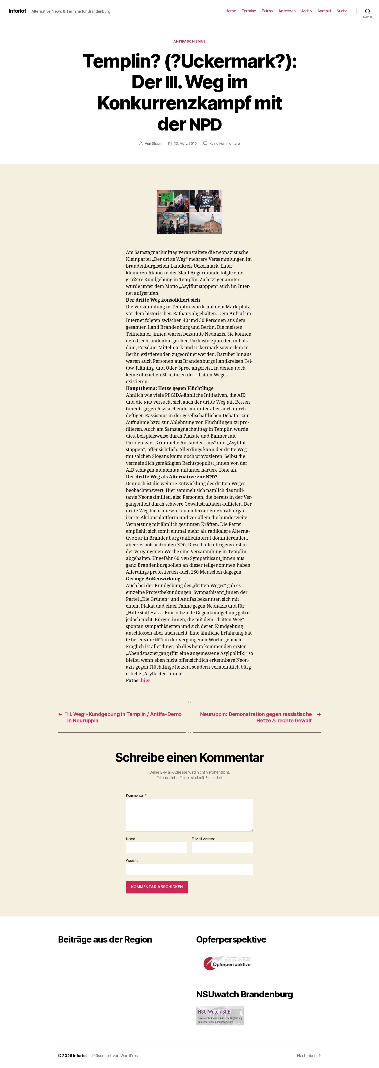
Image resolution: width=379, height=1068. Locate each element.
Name (130, 839)
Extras (267, 11)
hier (145, 681)
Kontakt (324, 11)
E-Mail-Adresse (204, 839)
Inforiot (17, 11)
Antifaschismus (189, 41)
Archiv (306, 11)
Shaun (157, 143)
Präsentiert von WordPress (115, 1055)
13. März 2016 (185, 143)
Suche (342, 11)
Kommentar (136, 796)
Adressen (287, 11)
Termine (248, 11)
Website (132, 860)
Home (230, 11)
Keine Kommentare (224, 143)
